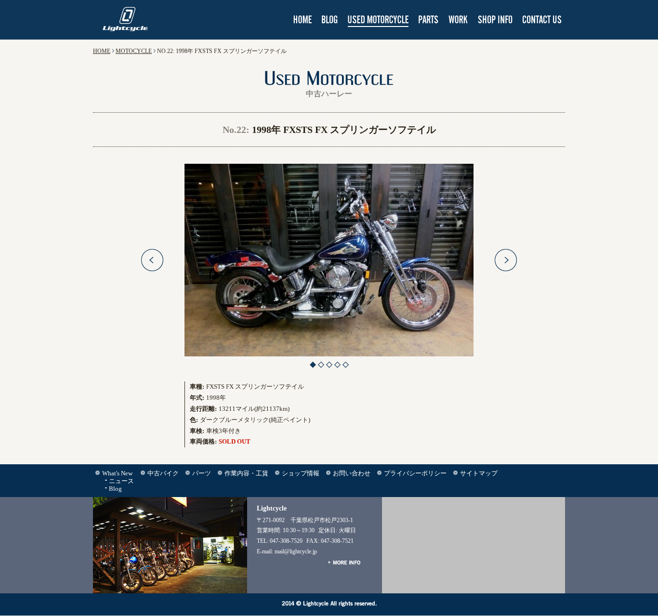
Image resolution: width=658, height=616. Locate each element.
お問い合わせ (351, 473)
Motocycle (134, 51)
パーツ (201, 473)
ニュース (121, 481)
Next (506, 260)
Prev (152, 260)
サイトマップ (479, 473)
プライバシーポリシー (415, 473)
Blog (115, 488)
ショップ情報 (300, 473)
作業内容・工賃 (246, 473)
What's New (117, 473)
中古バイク (163, 473)
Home (101, 51)
